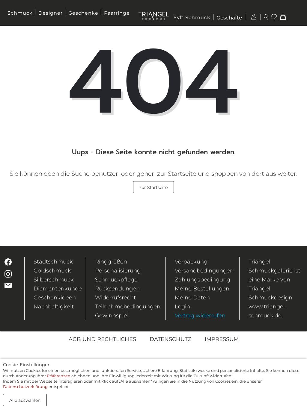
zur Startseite (153, 187)
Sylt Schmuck (192, 17)
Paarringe (117, 13)
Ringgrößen (111, 261)
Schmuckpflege (116, 279)
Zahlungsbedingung (202, 279)
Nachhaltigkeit (54, 306)
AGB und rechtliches (102, 339)
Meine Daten (192, 297)
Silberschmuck (54, 279)
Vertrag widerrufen (200, 315)
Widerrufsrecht (115, 297)
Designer (50, 13)
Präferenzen (58, 375)
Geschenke (83, 13)
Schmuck (20, 13)
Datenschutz (170, 339)
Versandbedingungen (204, 270)
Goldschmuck (52, 270)
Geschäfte (229, 18)
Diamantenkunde (58, 288)
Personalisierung (118, 270)
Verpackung (191, 261)
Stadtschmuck (53, 261)
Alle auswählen (24, 400)
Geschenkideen (55, 297)
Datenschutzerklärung (25, 386)
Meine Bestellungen (202, 288)
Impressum (222, 339)
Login (182, 306)
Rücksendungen (117, 288)
